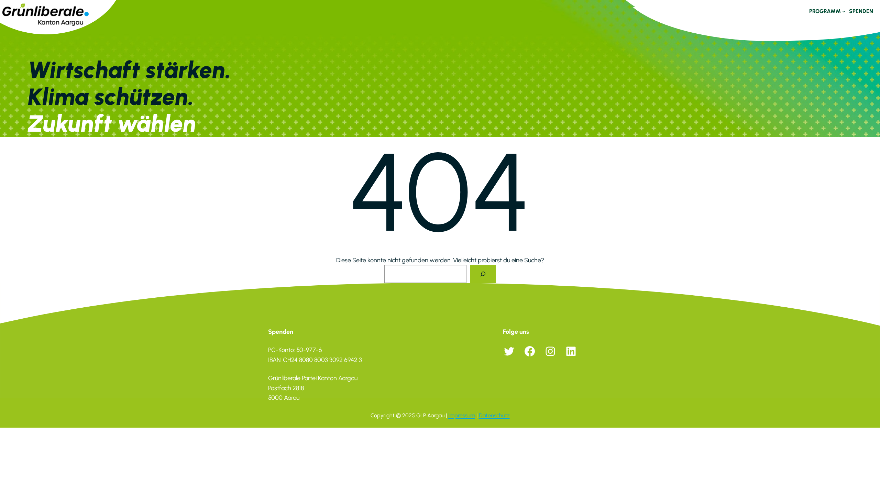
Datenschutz (494, 415)
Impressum (461, 415)
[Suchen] (483, 274)
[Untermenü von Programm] (844, 11)
